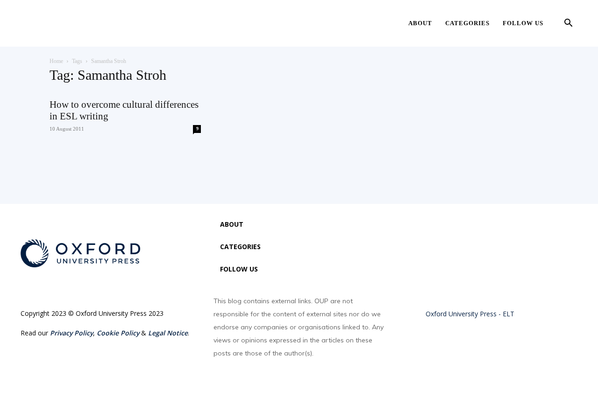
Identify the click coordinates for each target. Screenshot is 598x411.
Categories (467, 23)
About (420, 23)
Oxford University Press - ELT (470, 313)
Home (56, 61)
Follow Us (523, 23)
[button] (568, 24)
